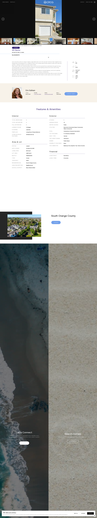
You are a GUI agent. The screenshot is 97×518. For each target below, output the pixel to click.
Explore (56, 222)
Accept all (90, 513)
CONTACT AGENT (71, 93)
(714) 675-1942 (37, 94)
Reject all (76, 513)
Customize (83, 513)
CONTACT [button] (24, 443)
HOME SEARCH (73, 441)
